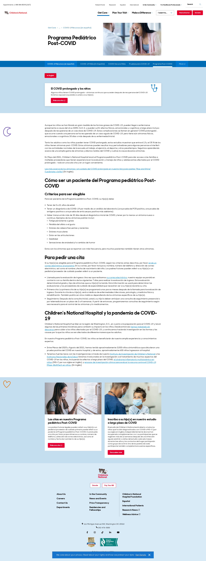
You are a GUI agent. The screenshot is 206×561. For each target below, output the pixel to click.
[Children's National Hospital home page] (16, 13)
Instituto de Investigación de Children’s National (132, 354)
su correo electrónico (117, 277)
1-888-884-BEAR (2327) (22, 5)
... (60, 28)
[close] (149, 555)
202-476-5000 (104, 528)
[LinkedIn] (110, 532)
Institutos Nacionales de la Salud (62, 356)
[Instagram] (94, 532)
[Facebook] (87, 532)
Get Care (52, 28)
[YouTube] (118, 532)
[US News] (91, 542)
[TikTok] (102, 532)
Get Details (140, 555)
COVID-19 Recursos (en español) (77, 28)
